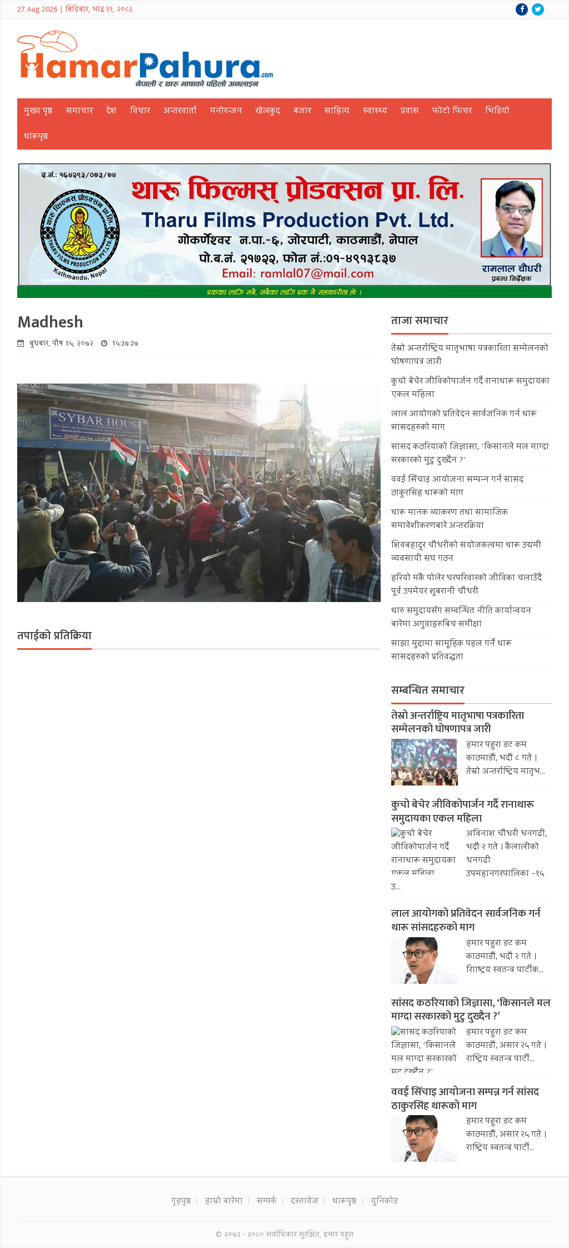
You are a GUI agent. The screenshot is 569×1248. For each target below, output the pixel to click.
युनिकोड (384, 1202)
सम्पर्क (267, 1202)
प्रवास (410, 111)
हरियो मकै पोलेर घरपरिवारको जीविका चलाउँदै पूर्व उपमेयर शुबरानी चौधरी (466, 585)
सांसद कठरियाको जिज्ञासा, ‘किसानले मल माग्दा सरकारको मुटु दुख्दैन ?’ (471, 1010)
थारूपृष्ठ (36, 137)
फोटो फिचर (452, 111)
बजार (302, 111)
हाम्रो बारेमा (224, 1202)
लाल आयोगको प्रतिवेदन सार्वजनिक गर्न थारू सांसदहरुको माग (466, 920)
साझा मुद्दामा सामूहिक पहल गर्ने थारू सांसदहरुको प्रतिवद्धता (451, 651)
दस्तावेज (304, 1202)
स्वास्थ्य (375, 111)
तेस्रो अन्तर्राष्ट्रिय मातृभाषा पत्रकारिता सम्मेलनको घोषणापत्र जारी (457, 722)
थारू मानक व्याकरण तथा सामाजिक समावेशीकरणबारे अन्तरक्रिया (449, 519)
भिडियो (497, 111)
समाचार (79, 111)
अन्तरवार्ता (180, 111)
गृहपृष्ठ (181, 1202)
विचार (140, 111)
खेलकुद (268, 111)
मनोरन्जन (226, 111)
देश (111, 111)
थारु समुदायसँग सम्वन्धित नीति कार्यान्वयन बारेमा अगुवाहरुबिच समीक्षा (461, 618)
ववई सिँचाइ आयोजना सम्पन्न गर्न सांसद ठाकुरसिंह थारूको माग (457, 487)
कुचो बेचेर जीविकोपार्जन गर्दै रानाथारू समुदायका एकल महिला (462, 811)
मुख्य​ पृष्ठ (38, 111)
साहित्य (337, 111)
